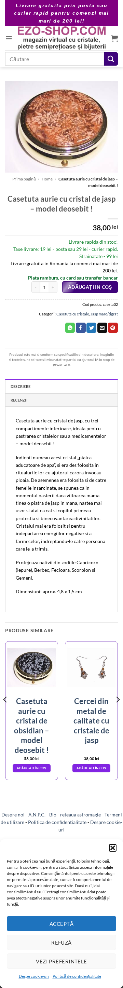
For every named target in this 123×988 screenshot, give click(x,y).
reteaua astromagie (80, 814)
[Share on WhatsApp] (70, 328)
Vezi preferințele (61, 961)
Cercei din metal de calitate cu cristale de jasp (91, 720)
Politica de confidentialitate (57, 822)
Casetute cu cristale (72, 314)
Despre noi (13, 814)
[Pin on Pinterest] (113, 328)
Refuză (61, 942)
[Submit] (111, 59)
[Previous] (5, 713)
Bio (52, 814)
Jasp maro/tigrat (104, 314)
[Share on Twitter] (91, 328)
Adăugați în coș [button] (31, 768)
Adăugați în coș (90, 287)
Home (47, 178)
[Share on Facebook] (81, 328)
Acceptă (61, 924)
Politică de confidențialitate (77, 976)
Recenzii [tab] (19, 400)
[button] (112, 847)
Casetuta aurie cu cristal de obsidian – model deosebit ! (31, 725)
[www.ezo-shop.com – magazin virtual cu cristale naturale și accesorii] (61, 38)
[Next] (117, 713)
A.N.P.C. (36, 814)
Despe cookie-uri (34, 976)
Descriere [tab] (20, 386)
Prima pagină (24, 178)
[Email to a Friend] (102, 328)
